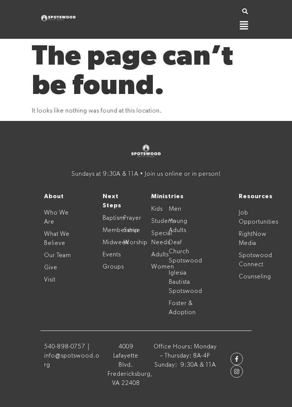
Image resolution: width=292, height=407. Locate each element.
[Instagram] (236, 371)
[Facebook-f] (236, 359)
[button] (244, 26)
